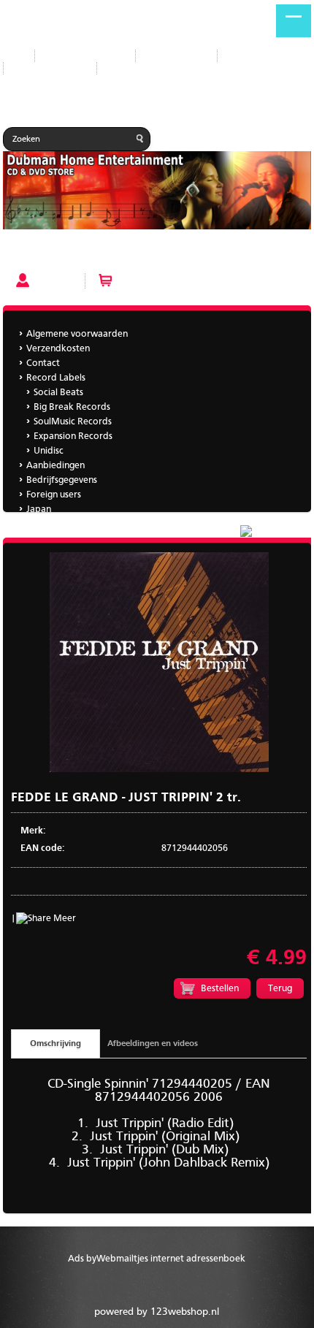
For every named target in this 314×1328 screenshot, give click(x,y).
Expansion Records (73, 436)
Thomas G (47, 524)
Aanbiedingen (258, 56)
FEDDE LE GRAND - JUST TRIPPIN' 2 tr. (85, 254)
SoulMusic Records (73, 422)
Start (13, 56)
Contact (43, 363)
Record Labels (176, 56)
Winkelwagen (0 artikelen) (176, 280)
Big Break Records (72, 407)
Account (53, 280)
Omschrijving (55, 1043)
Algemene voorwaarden (77, 334)
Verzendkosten (58, 349)
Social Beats (58, 392)
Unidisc (49, 451)
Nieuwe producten (85, 56)
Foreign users (53, 495)
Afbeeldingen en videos (152, 1043)
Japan (120, 68)
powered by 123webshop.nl (156, 1312)
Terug (280, 988)
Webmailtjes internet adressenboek (170, 1259)
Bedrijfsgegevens (50, 68)
